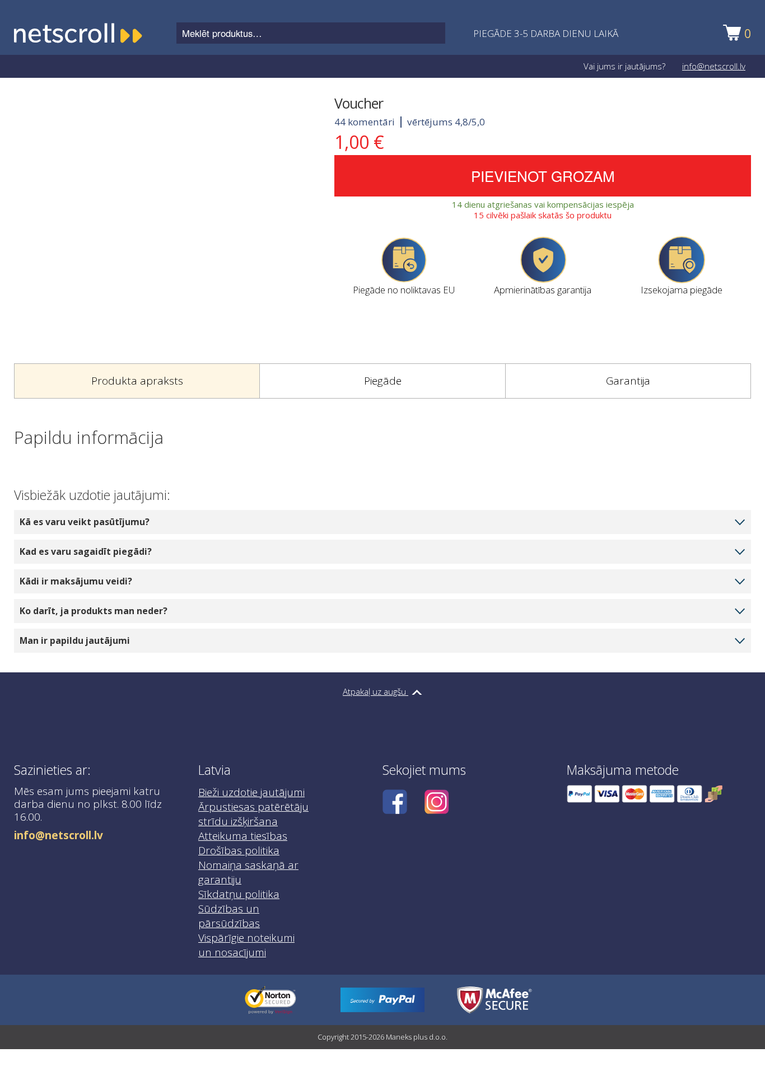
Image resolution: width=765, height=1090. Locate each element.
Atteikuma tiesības (242, 836)
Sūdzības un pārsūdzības (229, 915)
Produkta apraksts (137, 380)
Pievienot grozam (543, 175)
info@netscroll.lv (713, 66)
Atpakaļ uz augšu (375, 691)
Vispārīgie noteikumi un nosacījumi (246, 945)
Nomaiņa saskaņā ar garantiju (248, 872)
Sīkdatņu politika (238, 894)
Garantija (628, 380)
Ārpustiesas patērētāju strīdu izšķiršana (253, 814)
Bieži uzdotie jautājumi (251, 792)
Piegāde (383, 380)
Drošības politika (238, 850)
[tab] (136, 381)
